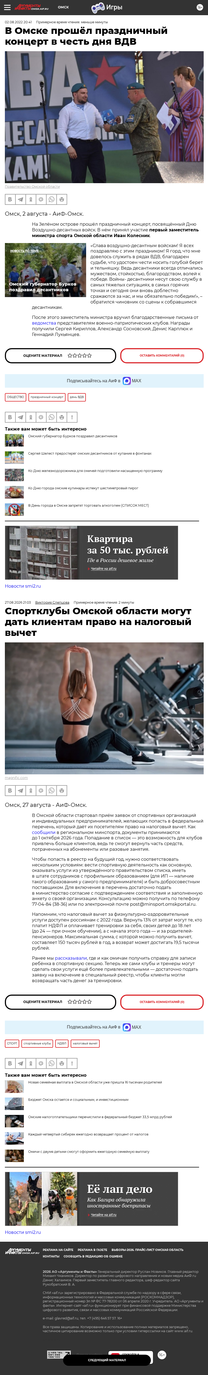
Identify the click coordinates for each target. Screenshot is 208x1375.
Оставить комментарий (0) (162, 355)
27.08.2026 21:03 (18, 602)
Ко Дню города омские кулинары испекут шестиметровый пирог (83, 488)
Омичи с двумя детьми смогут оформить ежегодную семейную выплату (89, 1152)
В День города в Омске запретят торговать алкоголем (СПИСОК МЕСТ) (88, 505)
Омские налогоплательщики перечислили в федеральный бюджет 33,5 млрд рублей (100, 1117)
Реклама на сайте (58, 1250)
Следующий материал (107, 1360)
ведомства (44, 323)
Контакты (51, 1256)
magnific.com (16, 778)
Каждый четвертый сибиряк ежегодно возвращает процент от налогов (88, 1134)
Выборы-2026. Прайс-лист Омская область (147, 1250)
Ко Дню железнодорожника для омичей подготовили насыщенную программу (95, 471)
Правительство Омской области (32, 187)
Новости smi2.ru (23, 586)
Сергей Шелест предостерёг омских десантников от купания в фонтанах (89, 453)
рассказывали (71, 958)
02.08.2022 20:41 (18, 22)
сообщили (44, 832)
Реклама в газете (92, 1250)
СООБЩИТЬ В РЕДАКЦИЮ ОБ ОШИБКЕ (93, 1256)
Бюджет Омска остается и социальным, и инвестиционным (78, 1100)
